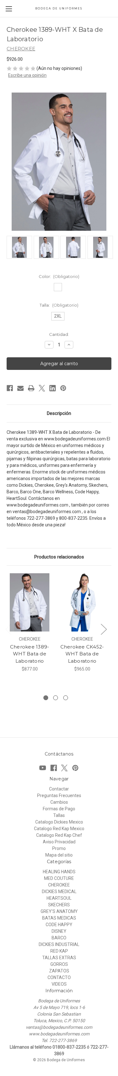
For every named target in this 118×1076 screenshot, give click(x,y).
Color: (59, 276)
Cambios (59, 802)
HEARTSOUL (59, 898)
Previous (8, 628)
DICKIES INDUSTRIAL (59, 944)
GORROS (59, 964)
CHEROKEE (59, 884)
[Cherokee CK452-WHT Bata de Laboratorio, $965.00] (82, 602)
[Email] (20, 388)
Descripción (59, 413)
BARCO (59, 937)
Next (103, 628)
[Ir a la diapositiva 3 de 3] (65, 697)
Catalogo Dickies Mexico (59, 821)
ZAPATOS (59, 970)
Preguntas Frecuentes (59, 795)
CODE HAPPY (59, 924)
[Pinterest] (63, 388)
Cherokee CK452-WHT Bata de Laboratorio (82, 654)
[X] (42, 388)
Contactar (59, 788)
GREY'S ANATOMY (59, 911)
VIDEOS (59, 984)
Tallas (59, 815)
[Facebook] (10, 388)
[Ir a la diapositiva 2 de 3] (55, 697)
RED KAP (59, 951)
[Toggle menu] (8, 8)
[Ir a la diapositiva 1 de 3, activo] (45, 697)
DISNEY (59, 931)
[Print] (31, 388)
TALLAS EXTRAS (59, 957)
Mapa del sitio (59, 855)
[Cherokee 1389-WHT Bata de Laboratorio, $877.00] (30, 602)
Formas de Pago (59, 808)
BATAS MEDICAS (59, 917)
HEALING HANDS (59, 871)
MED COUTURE (59, 878)
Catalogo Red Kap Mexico (59, 828)
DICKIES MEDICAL (59, 891)
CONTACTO (59, 977)
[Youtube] (42, 768)
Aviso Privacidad (59, 841)
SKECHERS (59, 904)
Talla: (59, 305)
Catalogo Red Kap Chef (59, 835)
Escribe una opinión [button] (27, 75)
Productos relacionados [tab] (59, 557)
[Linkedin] (52, 388)
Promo (59, 848)
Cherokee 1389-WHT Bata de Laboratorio (29, 654)
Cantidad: (59, 334)
